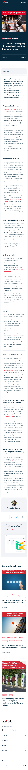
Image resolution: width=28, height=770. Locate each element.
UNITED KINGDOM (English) (10, 730)
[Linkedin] (11, 517)
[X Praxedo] (25, 766)
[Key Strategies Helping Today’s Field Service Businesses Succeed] (14, 622)
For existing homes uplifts (10, 370)
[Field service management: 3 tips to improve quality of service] (14, 580)
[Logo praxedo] (14, 722)
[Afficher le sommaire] (14, 71)
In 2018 (5, 314)
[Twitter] (17, 517)
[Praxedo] (5, 2)
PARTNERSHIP (5, 740)
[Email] (22, 517)
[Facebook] (6, 517)
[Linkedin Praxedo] (23, 766)
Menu (24, 2)
